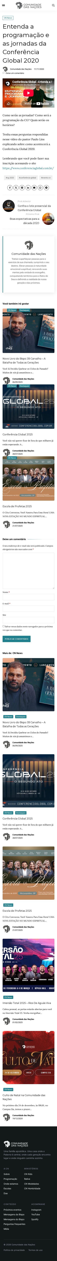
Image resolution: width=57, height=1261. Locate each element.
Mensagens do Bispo (14, 1219)
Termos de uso (35, 1250)
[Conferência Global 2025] (28, 780)
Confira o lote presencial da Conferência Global (34, 206)
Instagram (36, 1209)
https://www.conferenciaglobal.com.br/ (28, 168)
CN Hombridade (32, 1188)
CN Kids (28, 1174)
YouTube (35, 1214)
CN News (8, 18)
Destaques (24, 310)
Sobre (7, 1174)
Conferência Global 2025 (18, 434)
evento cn (46, 178)
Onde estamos (11, 1183)
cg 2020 (10, 178)
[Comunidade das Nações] (28, 5)
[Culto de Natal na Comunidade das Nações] (28, 1057)
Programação (10, 1179)
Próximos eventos (12, 1209)
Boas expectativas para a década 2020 (24, 219)
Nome (6, 592)
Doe (6, 1193)
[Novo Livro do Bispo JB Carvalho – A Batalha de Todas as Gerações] (28, 684)
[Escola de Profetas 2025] (28, 873)
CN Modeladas (31, 1183)
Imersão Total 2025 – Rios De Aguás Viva (27, 1003)
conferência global (28, 178)
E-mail (6, 603)
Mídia (6, 1229)
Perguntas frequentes (14, 1224)
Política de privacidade (14, 1250)
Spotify (34, 1219)
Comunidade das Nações (21, 69)
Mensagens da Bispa (14, 1214)
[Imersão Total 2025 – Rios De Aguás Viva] (28, 965)
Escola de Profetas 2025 (17, 506)
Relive (27, 1179)
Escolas (7, 1188)
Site (4, 615)
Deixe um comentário (14, 73)
